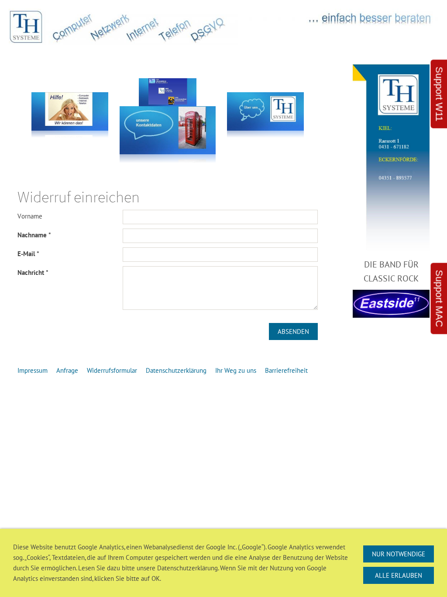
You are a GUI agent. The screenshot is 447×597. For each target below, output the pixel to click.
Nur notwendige (398, 554)
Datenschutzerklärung (176, 370)
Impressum (32, 370)
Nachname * (34, 235)
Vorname (29, 216)
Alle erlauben (398, 575)
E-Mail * (28, 254)
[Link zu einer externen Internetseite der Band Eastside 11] (391, 304)
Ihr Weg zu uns (235, 370)
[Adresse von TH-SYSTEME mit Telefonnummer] (391, 158)
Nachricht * (32, 272)
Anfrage (67, 370)
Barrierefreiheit (286, 370)
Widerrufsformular (112, 370)
